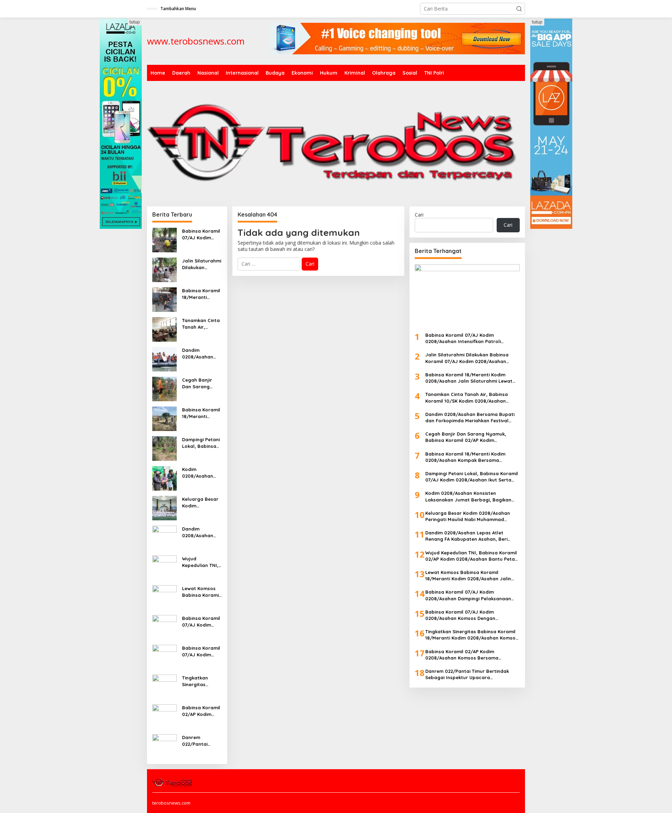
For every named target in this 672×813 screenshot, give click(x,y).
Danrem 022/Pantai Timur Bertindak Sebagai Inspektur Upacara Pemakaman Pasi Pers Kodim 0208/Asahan (202, 741)
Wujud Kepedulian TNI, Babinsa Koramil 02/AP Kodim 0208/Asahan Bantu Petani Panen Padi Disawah (201, 562)
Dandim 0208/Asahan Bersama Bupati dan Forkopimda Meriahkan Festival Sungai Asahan (201, 353)
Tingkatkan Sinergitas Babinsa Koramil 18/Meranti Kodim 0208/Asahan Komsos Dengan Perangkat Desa (201, 681)
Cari (419, 214)
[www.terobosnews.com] (172, 782)
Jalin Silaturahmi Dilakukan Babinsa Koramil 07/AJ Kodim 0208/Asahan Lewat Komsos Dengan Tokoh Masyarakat (201, 264)
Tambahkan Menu (178, 9)
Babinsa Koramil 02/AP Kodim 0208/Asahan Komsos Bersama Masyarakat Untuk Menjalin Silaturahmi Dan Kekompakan (201, 711)
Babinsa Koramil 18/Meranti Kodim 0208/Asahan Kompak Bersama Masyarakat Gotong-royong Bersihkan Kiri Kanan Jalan (201, 413)
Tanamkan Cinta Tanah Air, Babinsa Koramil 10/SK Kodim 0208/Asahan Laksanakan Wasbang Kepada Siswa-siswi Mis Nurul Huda (201, 323)
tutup (135, 22)
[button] (519, 9)
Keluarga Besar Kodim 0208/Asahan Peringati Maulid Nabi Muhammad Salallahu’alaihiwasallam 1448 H (202, 502)
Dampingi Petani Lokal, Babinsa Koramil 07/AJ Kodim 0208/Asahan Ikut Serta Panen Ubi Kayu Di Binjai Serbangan (201, 443)
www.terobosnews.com (196, 41)
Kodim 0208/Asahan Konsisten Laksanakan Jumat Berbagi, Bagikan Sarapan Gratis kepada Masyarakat (200, 472)
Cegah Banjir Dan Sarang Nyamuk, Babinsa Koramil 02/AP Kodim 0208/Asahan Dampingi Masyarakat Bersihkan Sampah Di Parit (201, 383)
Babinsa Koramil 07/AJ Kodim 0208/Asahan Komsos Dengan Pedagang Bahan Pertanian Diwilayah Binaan (202, 651)
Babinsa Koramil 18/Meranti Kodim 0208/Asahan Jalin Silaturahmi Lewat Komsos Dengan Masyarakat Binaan (201, 294)
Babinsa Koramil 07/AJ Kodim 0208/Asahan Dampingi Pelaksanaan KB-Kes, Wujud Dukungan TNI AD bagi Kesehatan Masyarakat (202, 621)
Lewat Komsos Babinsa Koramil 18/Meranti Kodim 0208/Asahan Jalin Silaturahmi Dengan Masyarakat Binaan (201, 592)
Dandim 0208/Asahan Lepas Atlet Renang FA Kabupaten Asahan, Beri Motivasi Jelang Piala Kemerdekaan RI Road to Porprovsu (201, 532)
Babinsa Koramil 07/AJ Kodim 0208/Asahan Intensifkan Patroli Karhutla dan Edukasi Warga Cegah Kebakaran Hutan (201, 234)
